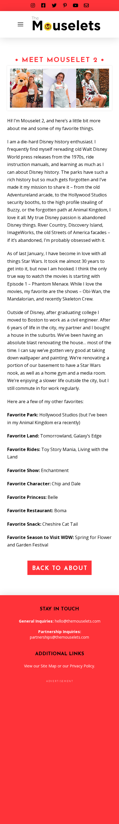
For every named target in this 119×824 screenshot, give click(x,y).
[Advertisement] (59, 754)
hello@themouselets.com (77, 621)
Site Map (48, 665)
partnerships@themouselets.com (59, 637)
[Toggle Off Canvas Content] (20, 24)
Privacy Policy (82, 665)
